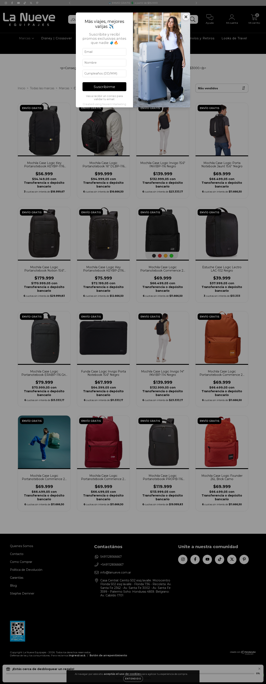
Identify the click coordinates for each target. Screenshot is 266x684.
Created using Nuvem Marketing (104, 104)
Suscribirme (104, 87)
